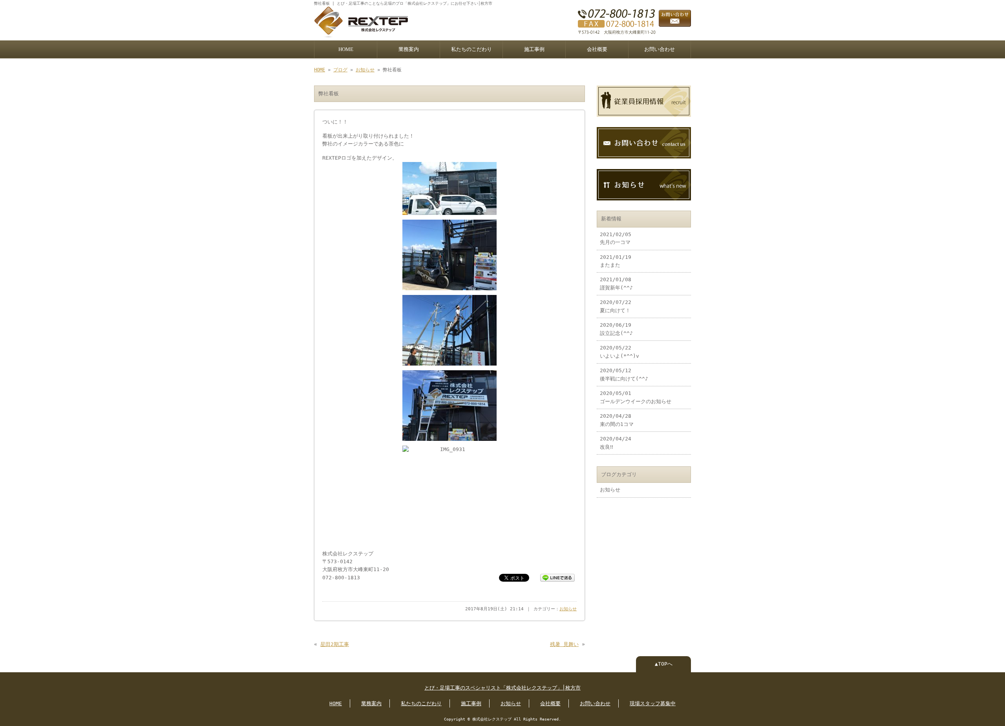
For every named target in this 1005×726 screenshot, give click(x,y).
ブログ (340, 70)
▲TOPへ (663, 664)
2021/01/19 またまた (615, 261)
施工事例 (534, 49)
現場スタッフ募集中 (653, 703)
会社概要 (597, 49)
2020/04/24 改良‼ (615, 442)
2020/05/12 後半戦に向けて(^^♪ (624, 374)
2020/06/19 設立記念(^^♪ (616, 329)
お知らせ (365, 70)
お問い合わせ (659, 49)
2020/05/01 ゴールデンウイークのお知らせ (635, 397)
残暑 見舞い (564, 644)
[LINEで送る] (557, 577)
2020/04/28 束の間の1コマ (617, 420)
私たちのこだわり (471, 49)
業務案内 (408, 49)
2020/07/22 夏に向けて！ (615, 306)
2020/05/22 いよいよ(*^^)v (619, 351)
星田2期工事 (334, 644)
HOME (345, 49)
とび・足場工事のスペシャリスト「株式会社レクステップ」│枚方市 (502, 688)
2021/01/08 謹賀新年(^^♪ (616, 283)
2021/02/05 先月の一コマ (615, 238)
